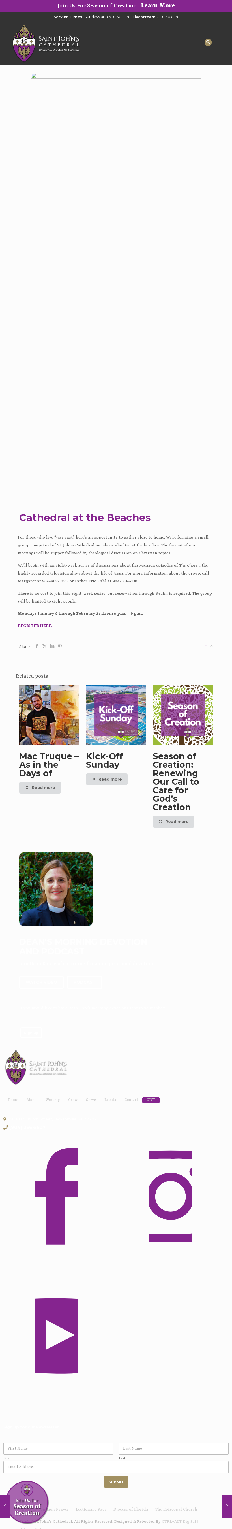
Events (110, 1100)
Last (122, 1458)
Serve (91, 1100)
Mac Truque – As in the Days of (49, 765)
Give (151, 1100)
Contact (131, 1100)
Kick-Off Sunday (104, 760)
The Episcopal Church (176, 1509)
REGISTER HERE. (35, 626)
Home (13, 1100)
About (32, 1100)
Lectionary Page (91, 1509)
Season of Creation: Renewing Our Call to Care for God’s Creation (176, 782)
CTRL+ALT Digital (179, 1521)
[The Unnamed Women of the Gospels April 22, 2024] (227, 1506)
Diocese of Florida (130, 1509)
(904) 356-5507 (27, 1127)
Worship (53, 1100)
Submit (116, 1481)
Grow (73, 1100)
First (7, 1458)
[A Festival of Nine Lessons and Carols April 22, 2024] (5, 1506)
